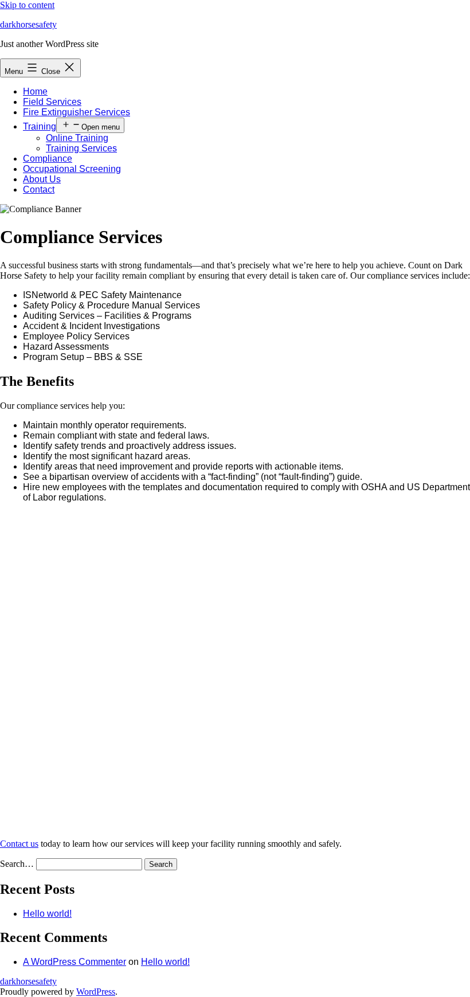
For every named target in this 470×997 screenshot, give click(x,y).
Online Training (77, 138)
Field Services (52, 102)
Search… (17, 864)
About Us (42, 179)
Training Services (81, 148)
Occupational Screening (72, 169)
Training (39, 126)
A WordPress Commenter (74, 962)
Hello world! (47, 913)
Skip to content (27, 5)
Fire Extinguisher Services (76, 112)
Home (35, 91)
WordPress (95, 991)
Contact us (19, 844)
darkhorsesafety (28, 24)
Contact (38, 189)
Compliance (47, 158)
